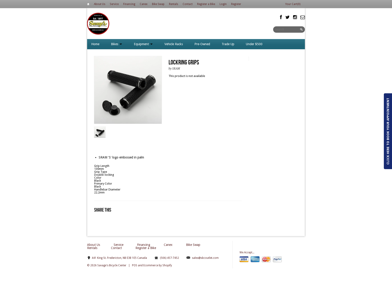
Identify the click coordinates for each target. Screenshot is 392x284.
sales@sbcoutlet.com (205, 257)
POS (134, 265)
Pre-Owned (202, 44)
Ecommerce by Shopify (157, 265)
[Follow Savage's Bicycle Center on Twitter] (287, 17)
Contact (188, 4)
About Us (99, 4)
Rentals (173, 4)
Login (223, 4)
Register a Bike (206, 4)
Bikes (115, 44)
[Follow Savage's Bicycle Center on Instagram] (295, 17)
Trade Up (228, 44)
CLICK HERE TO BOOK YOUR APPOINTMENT (388, 131)
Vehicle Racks (173, 44)
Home (88, 5)
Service (114, 4)
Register (236, 4)
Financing (129, 4)
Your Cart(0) (292, 4)
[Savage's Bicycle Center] (98, 23)
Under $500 (254, 44)
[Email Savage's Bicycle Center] (302, 17)
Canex (143, 4)
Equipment (142, 44)
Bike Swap (158, 4)
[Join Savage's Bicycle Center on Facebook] (281, 17)
